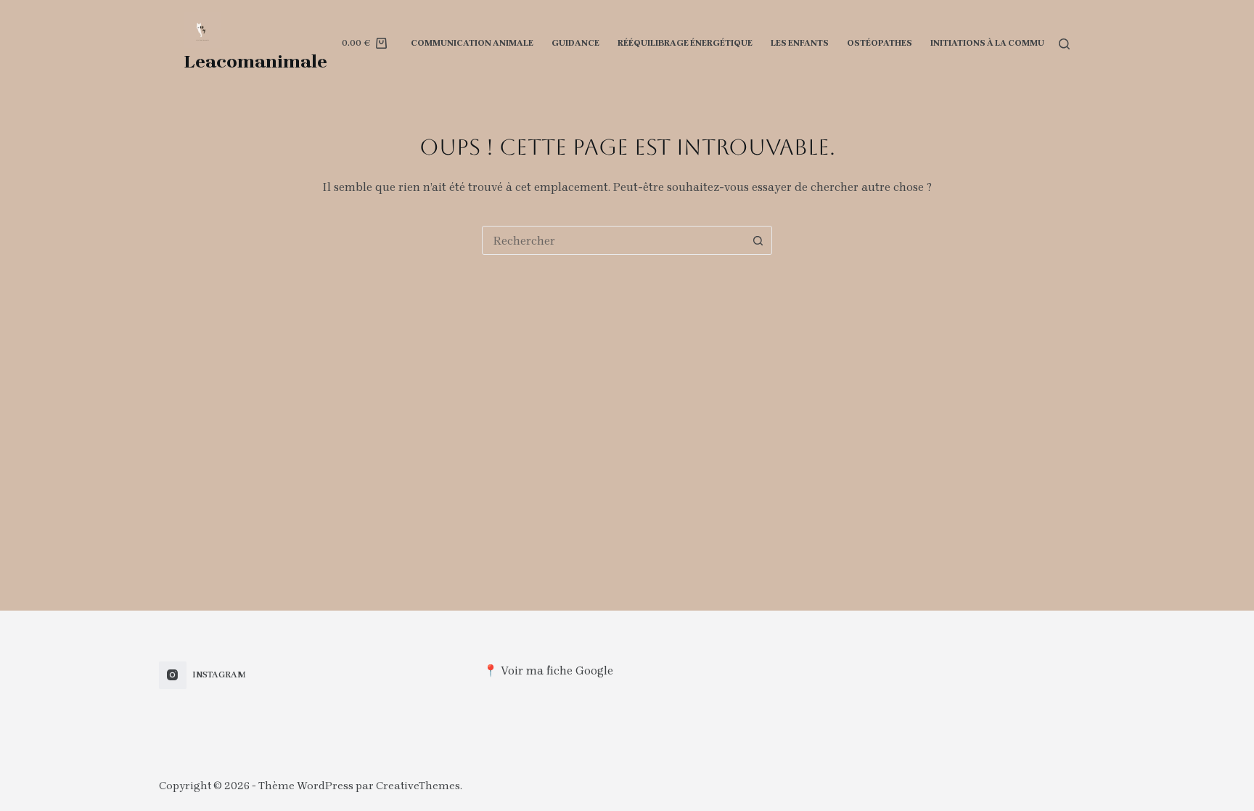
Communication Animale (472, 43)
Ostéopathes (879, 43)
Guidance (575, 43)
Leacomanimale (255, 61)
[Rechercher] (1064, 43)
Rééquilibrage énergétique (685, 43)
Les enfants (800, 43)
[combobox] (613, 240)
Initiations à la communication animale (1030, 43)
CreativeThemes (418, 785)
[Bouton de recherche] (757, 240)
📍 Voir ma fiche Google (548, 670)
